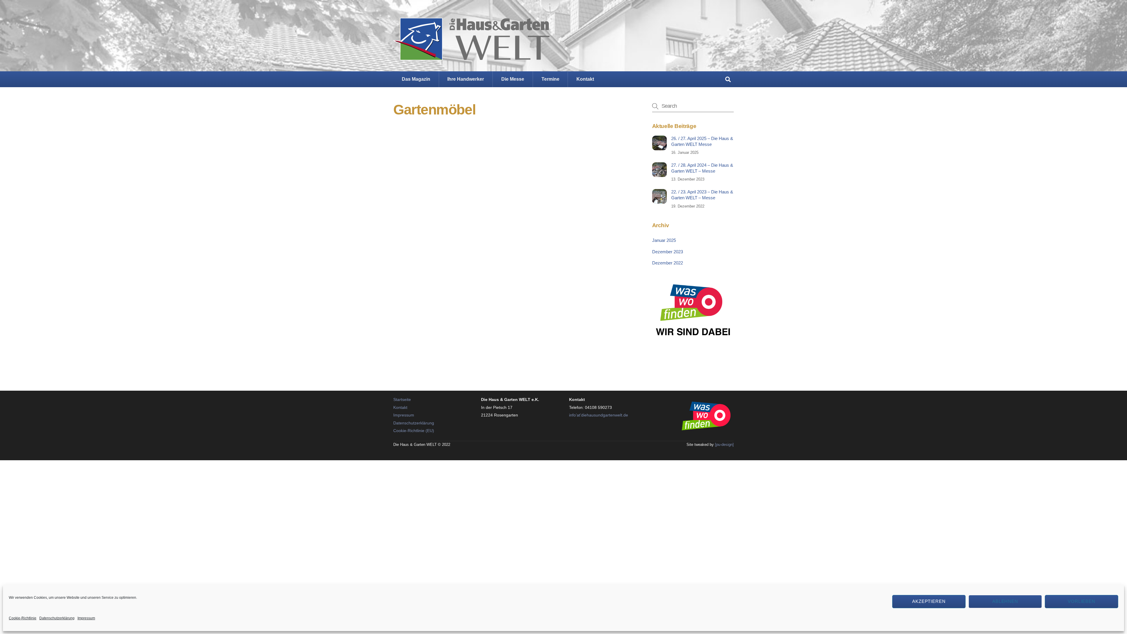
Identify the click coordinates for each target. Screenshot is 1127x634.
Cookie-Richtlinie (22, 618)
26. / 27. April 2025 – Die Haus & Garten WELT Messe (702, 141)
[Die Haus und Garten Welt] (471, 55)
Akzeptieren (929, 601)
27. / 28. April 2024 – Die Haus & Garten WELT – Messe (702, 168)
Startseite (402, 399)
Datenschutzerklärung (57, 618)
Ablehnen (1005, 601)
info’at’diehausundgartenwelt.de (598, 415)
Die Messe (512, 79)
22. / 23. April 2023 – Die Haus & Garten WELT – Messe (702, 194)
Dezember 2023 (667, 251)
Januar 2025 (664, 240)
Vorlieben (1082, 601)
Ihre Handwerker (465, 79)
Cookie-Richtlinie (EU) (413, 430)
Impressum (86, 618)
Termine (550, 79)
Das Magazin (416, 79)
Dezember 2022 (667, 262)
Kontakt (585, 79)
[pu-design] (724, 444)
